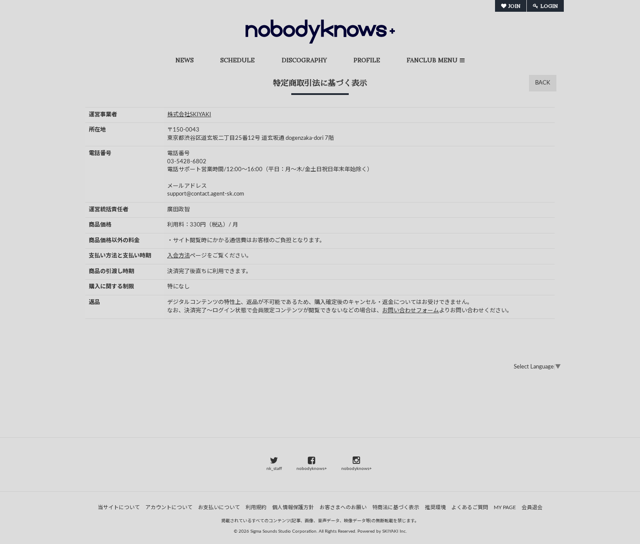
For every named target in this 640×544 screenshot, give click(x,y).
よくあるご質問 (469, 507)
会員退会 (532, 507)
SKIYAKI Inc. (394, 531)
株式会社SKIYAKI (189, 115)
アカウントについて (168, 507)
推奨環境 (435, 507)
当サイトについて (119, 507)
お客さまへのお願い (343, 507)
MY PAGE (505, 507)
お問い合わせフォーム (410, 311)
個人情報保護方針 (293, 507)
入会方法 (178, 256)
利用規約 (256, 507)
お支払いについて (219, 507)
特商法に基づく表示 (395, 507)
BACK (542, 83)
